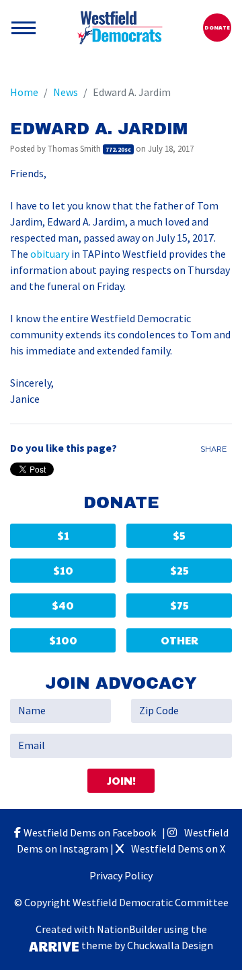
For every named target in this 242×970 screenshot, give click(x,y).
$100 (63, 640)
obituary (49, 254)
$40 (63, 605)
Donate (217, 27)
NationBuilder (129, 929)
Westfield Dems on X (177, 849)
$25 (179, 570)
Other (179, 640)
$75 (179, 605)
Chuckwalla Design (170, 945)
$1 (63, 535)
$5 (179, 535)
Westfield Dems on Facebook (92, 833)
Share (213, 449)
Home (24, 92)
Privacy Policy (121, 876)
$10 (63, 570)
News (65, 92)
